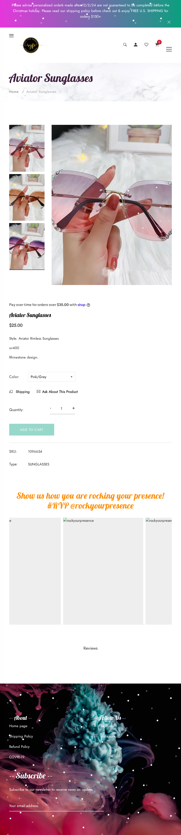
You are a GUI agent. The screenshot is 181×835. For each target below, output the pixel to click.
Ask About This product (60, 391)
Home (14, 91)
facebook (108, 726)
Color (13, 376)
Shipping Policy (21, 736)
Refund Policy (19, 746)
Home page (18, 726)
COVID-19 (17, 757)
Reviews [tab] (90, 648)
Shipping (22, 391)
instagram (108, 736)
